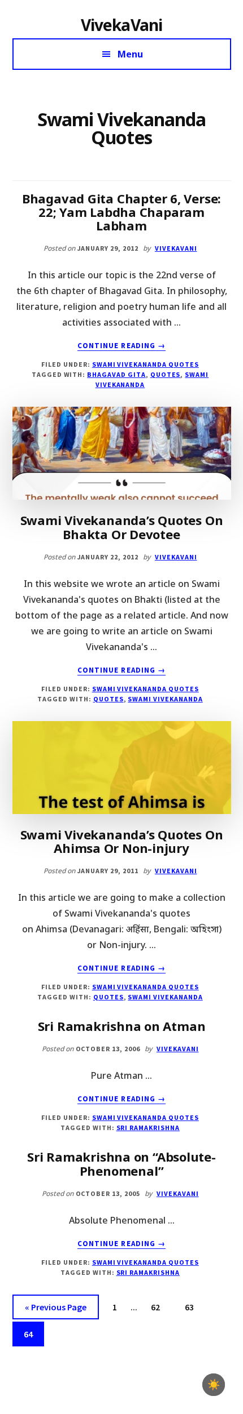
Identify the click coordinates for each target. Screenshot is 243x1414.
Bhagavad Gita (116, 374)
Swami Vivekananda (165, 699)
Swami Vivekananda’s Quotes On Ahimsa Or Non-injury (121, 841)
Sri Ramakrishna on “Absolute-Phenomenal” (121, 1163)
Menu (130, 54)
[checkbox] (213, 1384)
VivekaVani (122, 24)
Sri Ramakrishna (148, 1127)
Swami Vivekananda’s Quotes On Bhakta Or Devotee (121, 527)
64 (32, 1334)
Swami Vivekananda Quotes (145, 364)
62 (160, 1307)
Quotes (165, 374)
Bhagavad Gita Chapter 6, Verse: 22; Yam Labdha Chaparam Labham (121, 212)
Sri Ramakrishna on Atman (122, 1025)
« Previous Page (55, 1310)
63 (193, 1307)
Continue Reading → (121, 346)
